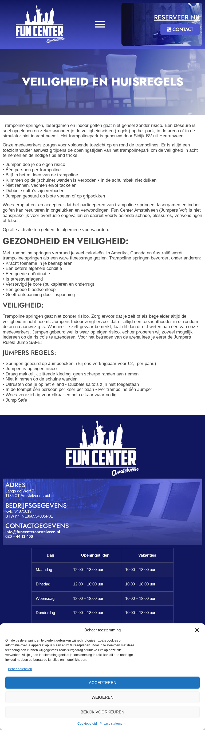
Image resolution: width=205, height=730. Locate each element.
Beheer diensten (20, 669)
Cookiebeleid (87, 723)
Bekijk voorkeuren (102, 712)
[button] (197, 630)
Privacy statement (112, 723)
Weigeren (102, 697)
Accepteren (102, 682)
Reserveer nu (177, 17)
